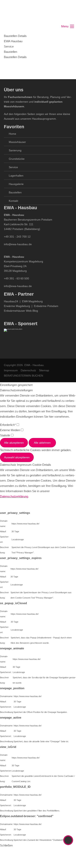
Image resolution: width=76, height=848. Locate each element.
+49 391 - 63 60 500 (16, 278)
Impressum (11, 370)
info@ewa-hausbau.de (18, 244)
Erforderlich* (8, 424)
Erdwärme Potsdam (46, 306)
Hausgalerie (16, 184)
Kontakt (13, 200)
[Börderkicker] (13, 340)
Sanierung (15, 150)
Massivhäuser (17, 142)
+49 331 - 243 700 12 (17, 236)
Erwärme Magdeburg (17, 306)
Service (13, 167)
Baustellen (15, 192)
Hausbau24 (11, 301)
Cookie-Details (41, 464)
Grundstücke (17, 158)
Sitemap (44, 370)
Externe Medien (10, 430)
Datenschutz (28, 370)
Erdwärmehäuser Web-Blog (21, 310)
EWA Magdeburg (32, 301)
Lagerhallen (16, 175)
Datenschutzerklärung (14, 496)
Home (12, 133)
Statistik (5, 435)
